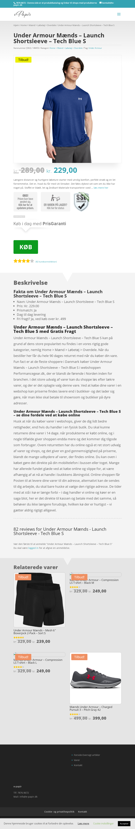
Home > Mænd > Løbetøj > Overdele (38, 25)
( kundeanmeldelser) (46, 261)
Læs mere (83, 823)
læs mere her (101, 187)
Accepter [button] (124, 823)
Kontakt (78, 765)
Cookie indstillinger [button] (103, 823)
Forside (78, 755)
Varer (77, 760)
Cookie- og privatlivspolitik (59, 811)
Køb (25, 247)
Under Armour (95, 48)
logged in (33, 547)
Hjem (16, 25)
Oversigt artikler (91, 755)
